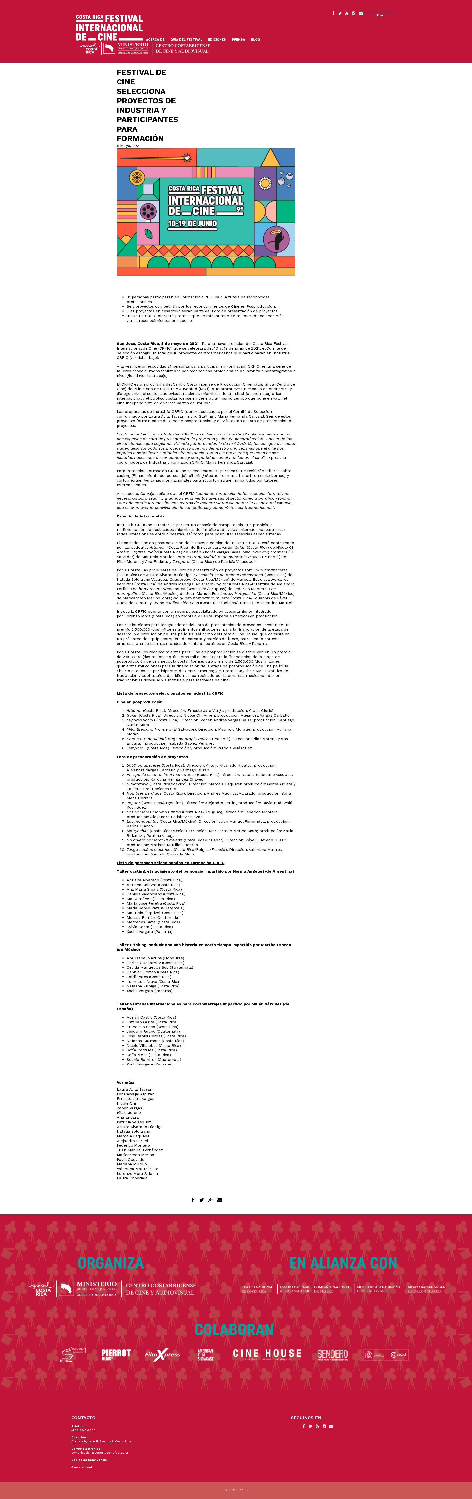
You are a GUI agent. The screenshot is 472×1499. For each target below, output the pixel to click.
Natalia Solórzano (133, 1131)
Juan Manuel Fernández (140, 1150)
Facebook (333, 14)
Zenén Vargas (129, 1108)
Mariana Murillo (132, 1164)
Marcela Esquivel (133, 1136)
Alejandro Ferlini (132, 1140)
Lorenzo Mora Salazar (138, 1173)
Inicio (109, 28)
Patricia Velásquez (134, 1122)
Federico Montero (133, 1145)
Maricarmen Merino (135, 1154)
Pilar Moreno (129, 1112)
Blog (255, 39)
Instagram (354, 14)
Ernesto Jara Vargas (135, 1098)
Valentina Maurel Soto (137, 1168)
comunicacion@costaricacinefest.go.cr (99, 1452)
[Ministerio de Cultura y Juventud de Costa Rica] (143, 48)
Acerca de (155, 39)
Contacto (361, 14)
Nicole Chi (126, 1103)
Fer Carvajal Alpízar (135, 1094)
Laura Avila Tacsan (134, 1089)
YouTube (347, 14)
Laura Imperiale (132, 1178)
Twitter (340, 14)
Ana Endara (128, 1117)
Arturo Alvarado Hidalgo (139, 1126)
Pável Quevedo (130, 1159)
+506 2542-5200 (83, 1430)
